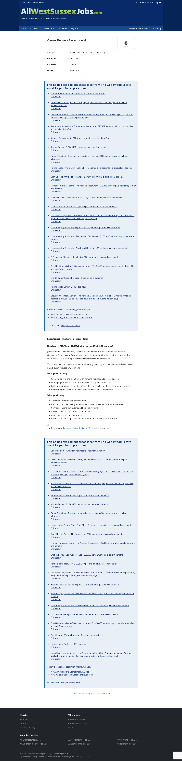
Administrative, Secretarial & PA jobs (72, 314)
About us (24, 719)
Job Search (35, 28)
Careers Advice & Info (138, 28)
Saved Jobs (49, 28)
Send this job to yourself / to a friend (90, 693)
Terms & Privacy (27, 727)
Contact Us (26, 2)
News (71, 727)
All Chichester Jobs (30, 739)
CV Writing (156, 28)
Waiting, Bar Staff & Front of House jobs (74, 317)
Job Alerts (62, 28)
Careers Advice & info (78, 723)
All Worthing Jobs (127, 739)
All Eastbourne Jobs (79, 743)
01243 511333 (39, 2)
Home (23, 28)
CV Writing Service (76, 719)
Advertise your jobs (145, 2)
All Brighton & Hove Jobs (33, 743)
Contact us (25, 723)
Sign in (159, 2)
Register (75, 28)
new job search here (70, 325)
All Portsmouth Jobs (79, 739)
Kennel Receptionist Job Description (83, 428)
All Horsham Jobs (127, 743)
